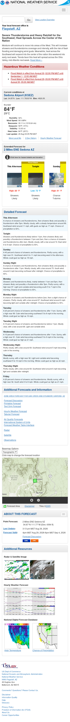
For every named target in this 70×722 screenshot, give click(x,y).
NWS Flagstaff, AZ (9, 679)
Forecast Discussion (13, 400)
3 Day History (31, 138)
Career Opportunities (10, 715)
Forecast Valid (10, 532)
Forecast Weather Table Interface (19, 425)
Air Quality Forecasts (13, 419)
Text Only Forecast (12, 406)
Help (4, 700)
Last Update (9, 528)
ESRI (48, 505)
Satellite (7, 434)
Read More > (36, 60)
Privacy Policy (8, 707)
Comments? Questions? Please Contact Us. (20, 690)
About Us (6, 712)
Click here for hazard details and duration (26, 157)
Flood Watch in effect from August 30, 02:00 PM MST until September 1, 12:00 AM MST (37, 75)
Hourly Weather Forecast (15, 411)
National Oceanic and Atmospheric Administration (22, 674)
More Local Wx (15, 138)
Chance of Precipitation (43, 650)
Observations (10, 439)
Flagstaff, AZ (11, 28)
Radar (7, 430)
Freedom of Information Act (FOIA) (16, 709)
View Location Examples (45, 19)
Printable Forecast (12, 403)
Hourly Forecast (50, 138)
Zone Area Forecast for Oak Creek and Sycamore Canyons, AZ (34, 396)
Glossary (6, 702)
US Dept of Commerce (11, 671)
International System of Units (17, 422)
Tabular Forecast (11, 414)
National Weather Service (12, 676)
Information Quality (9, 697)
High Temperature (12, 650)
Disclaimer (29, 505)
